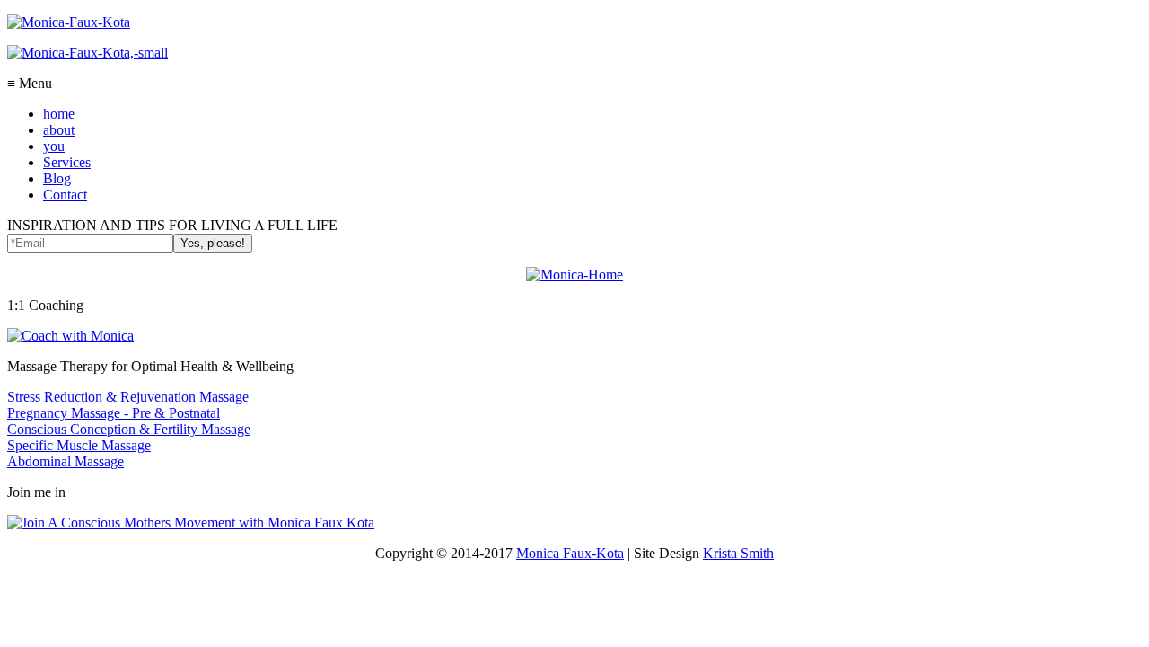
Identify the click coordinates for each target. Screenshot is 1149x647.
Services (67, 162)
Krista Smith (738, 553)
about (59, 129)
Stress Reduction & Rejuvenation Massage (128, 396)
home (59, 113)
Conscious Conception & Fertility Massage (128, 429)
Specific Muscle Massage (79, 445)
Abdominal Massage (65, 461)
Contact (65, 194)
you (54, 146)
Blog (57, 178)
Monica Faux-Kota (570, 553)
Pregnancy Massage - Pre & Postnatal (113, 413)
